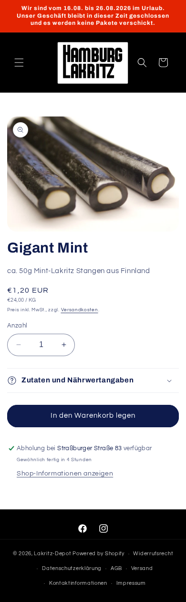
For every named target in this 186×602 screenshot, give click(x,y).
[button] (19, 62)
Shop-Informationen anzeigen (65, 473)
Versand (142, 568)
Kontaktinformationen (78, 583)
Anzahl (17, 325)
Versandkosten (79, 309)
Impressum (131, 583)
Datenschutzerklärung (72, 568)
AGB (116, 568)
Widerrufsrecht (153, 553)
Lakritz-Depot (52, 553)
